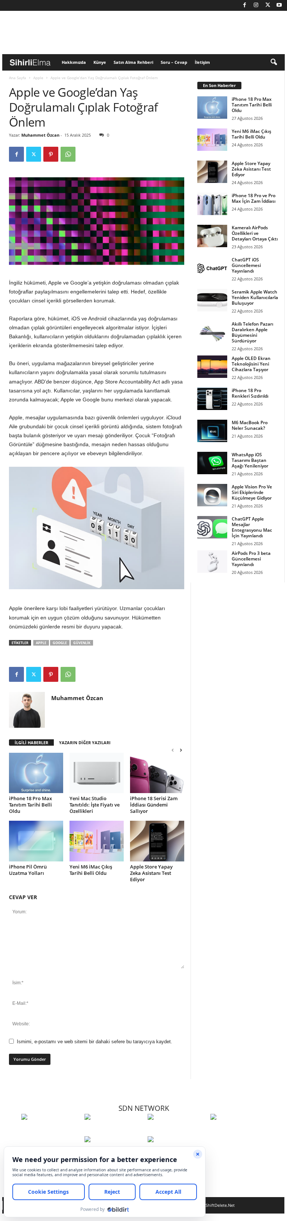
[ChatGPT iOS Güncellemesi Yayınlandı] (212, 268)
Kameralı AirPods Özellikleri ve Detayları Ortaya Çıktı (255, 233)
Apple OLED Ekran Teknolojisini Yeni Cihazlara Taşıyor (251, 364)
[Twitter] (267, 5)
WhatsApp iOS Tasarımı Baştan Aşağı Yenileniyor (250, 460)
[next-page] (181, 750)
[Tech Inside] (240, 1130)
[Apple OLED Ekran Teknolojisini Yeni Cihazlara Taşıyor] (212, 366)
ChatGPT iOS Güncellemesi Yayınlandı (246, 265)
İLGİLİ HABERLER (31, 742)
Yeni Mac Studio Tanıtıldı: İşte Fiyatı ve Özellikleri (95, 804)
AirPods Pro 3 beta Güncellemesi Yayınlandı (251, 559)
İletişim (202, 62)
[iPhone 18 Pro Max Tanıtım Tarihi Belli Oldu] (36, 773)
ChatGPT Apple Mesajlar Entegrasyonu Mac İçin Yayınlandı (252, 527)
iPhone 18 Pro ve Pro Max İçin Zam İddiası (253, 198)
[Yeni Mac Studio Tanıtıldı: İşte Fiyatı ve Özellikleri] (97, 773)
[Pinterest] (50, 154)
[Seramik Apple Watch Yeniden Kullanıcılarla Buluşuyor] (212, 300)
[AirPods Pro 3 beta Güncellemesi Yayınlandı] (212, 561)
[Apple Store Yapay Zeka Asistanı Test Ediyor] (157, 841)
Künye (99, 62)
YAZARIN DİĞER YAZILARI (85, 742)
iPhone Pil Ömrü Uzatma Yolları (28, 869)
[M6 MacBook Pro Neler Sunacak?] (212, 431)
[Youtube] (279, 5)
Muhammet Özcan (40, 135)
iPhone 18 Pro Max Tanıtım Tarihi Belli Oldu (30, 804)
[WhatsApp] (68, 154)
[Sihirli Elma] (114, 1130)
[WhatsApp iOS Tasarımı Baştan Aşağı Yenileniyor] (212, 463)
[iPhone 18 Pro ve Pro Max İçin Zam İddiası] (212, 204)
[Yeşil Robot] (177, 1130)
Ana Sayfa (17, 77)
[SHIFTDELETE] (51, 1130)
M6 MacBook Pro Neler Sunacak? (250, 425)
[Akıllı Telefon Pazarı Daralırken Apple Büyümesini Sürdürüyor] (212, 332)
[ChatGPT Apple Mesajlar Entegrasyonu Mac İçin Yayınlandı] (212, 527)
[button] (273, 62)
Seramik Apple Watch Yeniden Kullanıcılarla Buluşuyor (255, 297)
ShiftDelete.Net (220, 1205)
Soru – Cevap (174, 62)
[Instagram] (255, 5)
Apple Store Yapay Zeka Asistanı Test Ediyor (151, 873)
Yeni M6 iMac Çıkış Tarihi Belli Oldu (91, 869)
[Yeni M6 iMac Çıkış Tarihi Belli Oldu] (97, 841)
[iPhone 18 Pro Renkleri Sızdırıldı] (212, 399)
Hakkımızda (74, 62)
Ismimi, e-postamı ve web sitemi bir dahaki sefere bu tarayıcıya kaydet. (94, 1041)
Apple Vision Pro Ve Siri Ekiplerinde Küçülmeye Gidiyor (252, 492)
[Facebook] (244, 5)
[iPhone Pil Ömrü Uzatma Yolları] (36, 841)
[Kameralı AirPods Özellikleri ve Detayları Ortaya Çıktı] (212, 236)
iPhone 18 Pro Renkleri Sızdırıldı (250, 393)
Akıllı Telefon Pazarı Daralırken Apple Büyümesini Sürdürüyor (252, 332)
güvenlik (81, 642)
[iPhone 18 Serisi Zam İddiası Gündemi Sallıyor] (157, 773)
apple (41, 642)
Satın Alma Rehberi (133, 62)
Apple (38, 77)
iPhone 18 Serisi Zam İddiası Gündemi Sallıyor (154, 804)
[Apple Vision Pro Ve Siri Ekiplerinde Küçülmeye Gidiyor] (212, 495)
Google (60, 642)
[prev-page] (172, 750)
